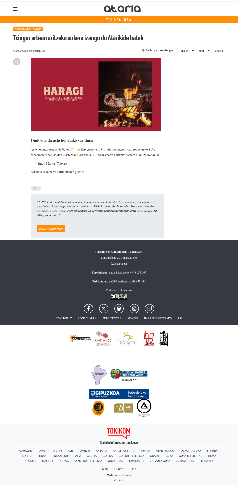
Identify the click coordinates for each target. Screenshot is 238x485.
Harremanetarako (158, 318)
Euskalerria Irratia (66, 455)
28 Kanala (206, 460)
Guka (169, 455)
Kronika (30, 460)
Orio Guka (115, 460)
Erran (42, 455)
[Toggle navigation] (15, 9)
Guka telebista (189, 455)
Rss (180, 318)
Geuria (92, 455)
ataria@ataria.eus (119, 272)
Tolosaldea (119, 20)
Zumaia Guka (185, 460)
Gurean (119, 469)
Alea (71, 450)
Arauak (132, 318)
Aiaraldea (26, 450)
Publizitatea (112, 318)
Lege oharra (87, 318)
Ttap (133, 469)
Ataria (145, 450)
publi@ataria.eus (119, 281)
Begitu (27, 455)
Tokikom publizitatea (119, 475)
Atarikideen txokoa (28, 29)
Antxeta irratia (124, 450)
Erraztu (219, 50)
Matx (105, 469)
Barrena (213, 450)
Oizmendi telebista (88, 460)
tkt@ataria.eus (119, 263)
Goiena (108, 455)
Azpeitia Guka (165, 450)
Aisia (36, 188)
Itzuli (201, 50)
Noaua (64, 460)
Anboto (101, 450)
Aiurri (57, 450)
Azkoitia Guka (191, 450)
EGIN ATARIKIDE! (51, 229)
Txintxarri (136, 460)
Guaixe (155, 455)
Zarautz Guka (160, 460)
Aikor (43, 450)
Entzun (184, 50)
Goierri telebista (131, 455)
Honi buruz (64, 318)
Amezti (85, 450)
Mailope (48, 460)
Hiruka (211, 455)
